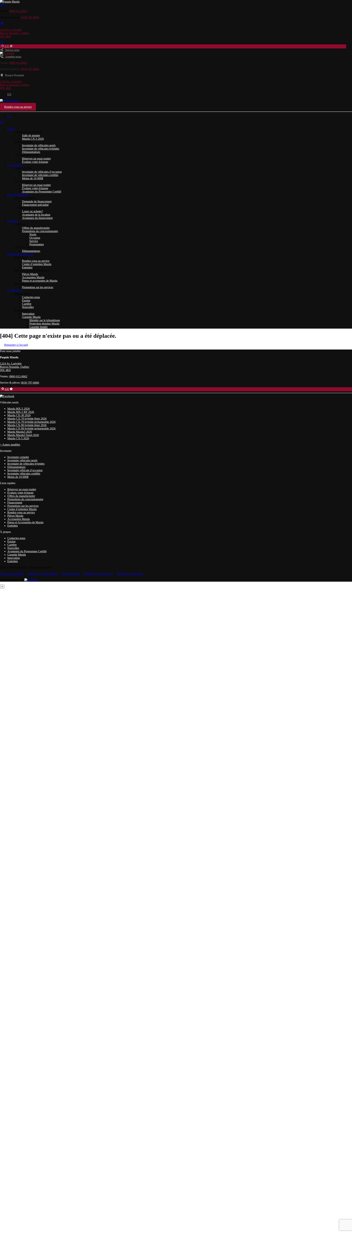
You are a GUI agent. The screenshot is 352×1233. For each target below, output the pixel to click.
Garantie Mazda (31, 317)
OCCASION (15, 165)
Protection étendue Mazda (44, 323)
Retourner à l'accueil (16, 344)
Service (33, 241)
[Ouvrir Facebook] (7, 53)
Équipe (26, 300)
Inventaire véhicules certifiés (23, 473)
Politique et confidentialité (42, 573)
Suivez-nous (11, 50)
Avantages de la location (36, 214)
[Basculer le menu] (2, 42)
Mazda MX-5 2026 (18, 408)
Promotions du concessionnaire (40, 231)
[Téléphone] (2, 4)
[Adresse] (2, 23)
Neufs (32, 234)
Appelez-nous (12, 56)
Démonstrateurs (31, 151)
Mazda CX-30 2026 (19, 415)
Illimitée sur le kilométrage (44, 320)
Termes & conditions (12, 573)
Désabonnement (70, 573)
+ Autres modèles (10, 444)
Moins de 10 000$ (32, 178)
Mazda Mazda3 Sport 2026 (23, 435)
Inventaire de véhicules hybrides (40, 148)
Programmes (36, 244)
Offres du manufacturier (36, 227)
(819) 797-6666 (30, 17)
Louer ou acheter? (32, 211)
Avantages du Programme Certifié (41, 191)
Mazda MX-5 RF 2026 (20, 412)
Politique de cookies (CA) (98, 573)
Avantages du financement (37, 217)
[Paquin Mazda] (10, 1)
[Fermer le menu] (2, 122)
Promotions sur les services (37, 287)
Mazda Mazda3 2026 (19, 431)
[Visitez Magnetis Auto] (31, 579)
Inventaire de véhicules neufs (39, 145)
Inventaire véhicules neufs (22, 460)
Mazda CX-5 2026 (33, 138)
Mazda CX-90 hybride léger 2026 (27, 425)
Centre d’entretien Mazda (36, 264)
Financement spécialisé (35, 204)
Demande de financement (37, 201)
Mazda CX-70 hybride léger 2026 (27, 418)
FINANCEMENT (18, 194)
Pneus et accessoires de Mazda (39, 280)
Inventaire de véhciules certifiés (40, 175)
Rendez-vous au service (18, 106)
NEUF (11, 128)
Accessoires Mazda (33, 277)
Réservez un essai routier (36, 158)
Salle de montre (31, 135)
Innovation (28, 313)
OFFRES (12, 221)
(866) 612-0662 (18, 11)
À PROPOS (14, 290)
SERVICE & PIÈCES (20, 254)
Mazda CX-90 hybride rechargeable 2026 (31, 428)
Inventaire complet (18, 457)
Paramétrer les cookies (130, 573)
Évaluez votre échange (35, 161)
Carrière (26, 303)
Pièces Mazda (30, 274)
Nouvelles (28, 307)
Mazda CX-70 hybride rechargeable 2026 (31, 421)
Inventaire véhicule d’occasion (25, 470)
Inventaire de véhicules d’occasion (42, 171)
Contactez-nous (31, 297)
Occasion (34, 237)
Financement (14, 502)
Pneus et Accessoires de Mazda (25, 522)
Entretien (27, 267)
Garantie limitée (38, 326)
